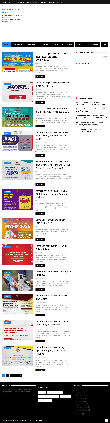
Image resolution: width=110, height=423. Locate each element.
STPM (68, 397)
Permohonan (18, 45)
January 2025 (81, 410)
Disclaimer (42, 2)
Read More (40, 76)
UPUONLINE (46, 45)
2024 (78, 414)
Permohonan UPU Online (11, 11)
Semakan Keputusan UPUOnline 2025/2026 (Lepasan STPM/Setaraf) (51, 57)
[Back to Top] (106, 420)
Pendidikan (32, 45)
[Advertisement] (69, 23)
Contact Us (20, 2)
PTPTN (59, 393)
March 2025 (81, 404)
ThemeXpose (14, 420)
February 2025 (82, 407)
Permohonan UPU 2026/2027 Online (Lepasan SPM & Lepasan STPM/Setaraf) (92, 117)
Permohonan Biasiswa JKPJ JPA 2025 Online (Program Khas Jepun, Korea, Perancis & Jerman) (53, 165)
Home (4, 2)
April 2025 (80, 401)
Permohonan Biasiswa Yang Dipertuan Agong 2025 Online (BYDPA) (50, 350)
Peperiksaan (82, 45)
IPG (5, 110)
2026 (78, 390)
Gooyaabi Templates (37, 420)
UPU (49, 400)
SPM (56, 45)
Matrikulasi (67, 45)
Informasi (7, 273)
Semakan (94, 45)
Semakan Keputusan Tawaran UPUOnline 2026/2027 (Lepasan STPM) (91, 103)
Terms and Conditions (56, 2)
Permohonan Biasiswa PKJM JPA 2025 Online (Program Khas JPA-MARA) (52, 135)
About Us (11, 2)
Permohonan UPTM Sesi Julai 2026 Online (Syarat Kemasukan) (89, 123)
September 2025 (83, 395)
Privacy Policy (31, 2)
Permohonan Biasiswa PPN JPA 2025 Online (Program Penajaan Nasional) (51, 194)
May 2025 (80, 398)
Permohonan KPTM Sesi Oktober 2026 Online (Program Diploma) (90, 130)
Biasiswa (7, 133)
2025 (78, 393)
